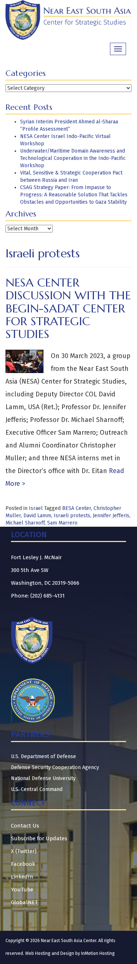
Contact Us (25, 825)
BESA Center (76, 508)
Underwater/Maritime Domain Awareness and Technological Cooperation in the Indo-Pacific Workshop (73, 158)
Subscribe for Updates (39, 838)
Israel (36, 508)
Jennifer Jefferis (111, 515)
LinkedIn (22, 876)
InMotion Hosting (98, 953)
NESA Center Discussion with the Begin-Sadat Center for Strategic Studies (68, 308)
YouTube (22, 889)
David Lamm (37, 515)
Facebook (23, 864)
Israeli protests (72, 515)
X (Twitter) (24, 851)
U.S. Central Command (36, 789)
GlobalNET (24, 902)
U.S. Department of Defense (43, 756)
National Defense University (43, 778)
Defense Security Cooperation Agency (55, 767)
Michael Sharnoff (25, 523)
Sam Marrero (62, 523)
